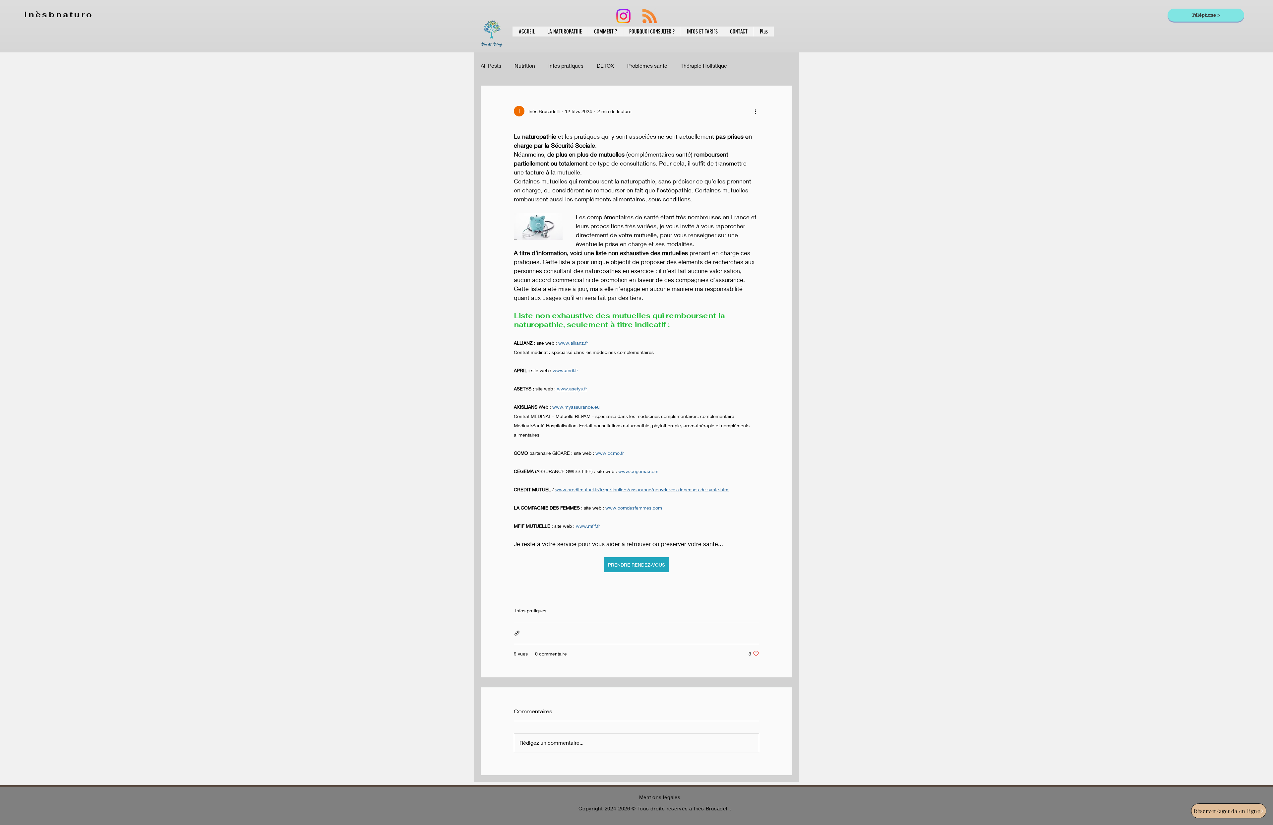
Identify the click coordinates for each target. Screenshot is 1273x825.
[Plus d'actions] (755, 111)
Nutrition (525, 65)
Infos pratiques (565, 65)
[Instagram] (623, 16)
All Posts (491, 65)
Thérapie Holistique (704, 65)
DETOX (605, 65)
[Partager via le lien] (517, 633)
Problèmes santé (647, 65)
